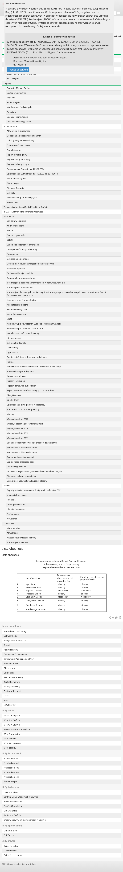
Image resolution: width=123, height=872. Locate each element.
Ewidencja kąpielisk (16, 268)
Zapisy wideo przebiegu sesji (20, 462)
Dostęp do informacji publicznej (22, 249)
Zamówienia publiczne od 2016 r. (22, 447)
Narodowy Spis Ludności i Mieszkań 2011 (26, 328)
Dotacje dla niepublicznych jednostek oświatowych (30, 264)
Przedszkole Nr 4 (11, 772)
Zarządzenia (12, 202)
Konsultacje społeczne (17, 305)
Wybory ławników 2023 (17, 419)
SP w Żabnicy (10, 748)
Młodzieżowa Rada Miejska (20, 107)
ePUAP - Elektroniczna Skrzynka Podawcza (23, 212)
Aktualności (12, 533)
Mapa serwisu (13, 528)
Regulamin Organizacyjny (18, 159)
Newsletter (12, 519)
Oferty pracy (12, 347)
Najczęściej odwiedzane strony (21, 538)
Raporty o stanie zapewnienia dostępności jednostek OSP (34, 490)
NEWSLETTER (10, 705)
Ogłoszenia (12, 352)
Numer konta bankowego (15, 631)
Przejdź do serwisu (18, 69)
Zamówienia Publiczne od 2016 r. (19, 659)
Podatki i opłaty (14, 150)
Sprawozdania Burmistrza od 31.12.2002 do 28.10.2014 (32, 174)
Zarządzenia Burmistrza (15, 640)
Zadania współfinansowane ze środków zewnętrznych (32, 443)
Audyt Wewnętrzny (15, 226)
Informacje (9, 216)
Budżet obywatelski (16, 235)
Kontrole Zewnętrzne (16, 314)
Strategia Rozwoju (15, 188)
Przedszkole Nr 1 (11, 758)
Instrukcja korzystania (17, 495)
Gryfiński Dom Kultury (13, 806)
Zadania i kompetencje (17, 117)
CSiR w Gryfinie (10, 792)
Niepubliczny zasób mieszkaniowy (23, 333)
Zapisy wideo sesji (12, 691)
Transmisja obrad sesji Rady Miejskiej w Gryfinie (26, 207)
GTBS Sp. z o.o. (11, 831)
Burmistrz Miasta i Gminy (18, 88)
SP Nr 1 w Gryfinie (12, 715)
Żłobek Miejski (10, 781)
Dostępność (12, 254)
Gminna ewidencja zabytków (20, 273)
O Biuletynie (9, 523)
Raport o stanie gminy (17, 155)
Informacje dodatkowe (17, 542)
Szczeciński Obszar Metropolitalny (23, 409)
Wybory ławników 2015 (17, 433)
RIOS (6, 700)
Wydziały (11, 97)
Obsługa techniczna (16, 504)
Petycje (10, 362)
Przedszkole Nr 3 (11, 768)
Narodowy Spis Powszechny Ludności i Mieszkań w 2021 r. (34, 324)
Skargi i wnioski (14, 395)
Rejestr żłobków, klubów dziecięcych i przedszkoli (30, 390)
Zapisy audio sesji (12, 686)
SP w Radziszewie (12, 743)
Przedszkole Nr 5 (11, 777)
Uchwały (11, 193)
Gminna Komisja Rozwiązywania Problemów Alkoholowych (34, 471)
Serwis (7, 485)
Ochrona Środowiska (16, 343)
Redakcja (11, 500)
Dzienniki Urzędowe (13, 855)
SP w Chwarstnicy (12, 734)
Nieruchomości (14, 338)
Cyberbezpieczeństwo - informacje (23, 245)
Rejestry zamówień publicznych (21, 386)
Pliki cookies (13, 514)
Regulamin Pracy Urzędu (18, 164)
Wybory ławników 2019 (17, 428)
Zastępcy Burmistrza (16, 93)
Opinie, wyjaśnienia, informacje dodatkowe (27, 357)
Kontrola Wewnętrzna (17, 309)
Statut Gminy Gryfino (16, 178)
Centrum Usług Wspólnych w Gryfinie (21, 797)
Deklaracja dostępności (18, 259)
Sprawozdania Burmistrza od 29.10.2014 (25, 169)
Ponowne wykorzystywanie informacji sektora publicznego (34, 366)
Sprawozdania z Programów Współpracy (26, 405)
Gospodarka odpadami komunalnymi (24, 136)
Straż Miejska (13, 78)
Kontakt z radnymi (12, 682)
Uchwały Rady (10, 636)
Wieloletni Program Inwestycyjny (22, 197)
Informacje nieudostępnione (20, 287)
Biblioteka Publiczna (13, 801)
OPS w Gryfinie (10, 811)
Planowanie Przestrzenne (18, 145)
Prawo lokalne (10, 126)
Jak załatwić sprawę (16, 221)
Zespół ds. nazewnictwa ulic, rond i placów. (27, 481)
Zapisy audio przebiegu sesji (20, 457)
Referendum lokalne (16, 376)
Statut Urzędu (13, 183)
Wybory (10, 414)
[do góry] (113, 617)
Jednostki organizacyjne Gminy (21, 300)
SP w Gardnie (10, 738)
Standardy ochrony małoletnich (21, 476)
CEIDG (10, 240)
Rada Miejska (13, 102)
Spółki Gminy (13, 400)
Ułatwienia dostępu (16, 509)
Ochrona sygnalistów (16, 466)
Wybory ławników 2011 (17, 438)
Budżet (10, 230)
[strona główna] (116, 617)
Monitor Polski (10, 850)
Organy (7, 83)
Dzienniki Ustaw (11, 846)
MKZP (9, 319)
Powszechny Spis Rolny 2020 (20, 371)
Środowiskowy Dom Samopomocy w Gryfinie (25, 820)
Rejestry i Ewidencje (16, 381)
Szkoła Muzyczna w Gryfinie (17, 729)
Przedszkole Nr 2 (11, 763)
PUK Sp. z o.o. (10, 835)
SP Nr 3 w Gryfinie (12, 725)
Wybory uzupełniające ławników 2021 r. (25, 424)
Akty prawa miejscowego (18, 131)
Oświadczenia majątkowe (19, 121)
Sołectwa (11, 112)
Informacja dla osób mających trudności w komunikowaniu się (36, 283)
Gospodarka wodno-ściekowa (21, 278)
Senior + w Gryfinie (12, 815)
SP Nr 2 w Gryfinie (12, 720)
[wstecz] (110, 617)
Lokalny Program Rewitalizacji (20, 140)
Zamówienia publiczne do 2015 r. (22, 452)
